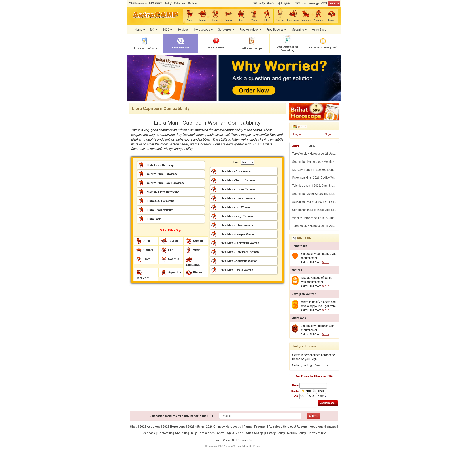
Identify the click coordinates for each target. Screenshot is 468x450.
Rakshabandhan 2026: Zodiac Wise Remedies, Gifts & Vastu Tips (315, 177)
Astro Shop (319, 29)
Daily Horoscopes (202, 433)
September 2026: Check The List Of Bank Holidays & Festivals (315, 193)
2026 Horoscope (174, 426)
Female (320, 391)
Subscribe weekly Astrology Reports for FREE (182, 416)
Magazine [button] (298, 29)
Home (218, 440)
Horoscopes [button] (202, 29)
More (325, 262)
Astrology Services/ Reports (288, 426)
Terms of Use (317, 433)
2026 (312, 146)
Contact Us (229, 440)
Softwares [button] (225, 29)
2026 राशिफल (196, 426)
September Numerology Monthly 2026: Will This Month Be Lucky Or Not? (315, 161)
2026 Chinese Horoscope (223, 426)
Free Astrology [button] (249, 29)
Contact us (165, 433)
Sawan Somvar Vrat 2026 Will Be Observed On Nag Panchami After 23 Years (315, 201)
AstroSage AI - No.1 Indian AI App (240, 433)
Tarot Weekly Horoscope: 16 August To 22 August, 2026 (315, 225)
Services (183, 29)
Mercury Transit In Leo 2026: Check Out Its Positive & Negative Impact (315, 169)
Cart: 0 (335, 3)
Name (295, 385)
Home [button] (139, 29)
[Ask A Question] (234, 78)
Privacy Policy (275, 433)
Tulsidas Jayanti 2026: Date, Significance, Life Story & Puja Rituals (315, 185)
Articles (297, 146)
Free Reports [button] (275, 29)
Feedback (148, 433)
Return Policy (296, 433)
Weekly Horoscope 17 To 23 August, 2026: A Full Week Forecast (315, 218)
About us (181, 433)
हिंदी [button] (152, 29)
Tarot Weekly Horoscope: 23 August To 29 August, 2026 (315, 153)
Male (308, 391)
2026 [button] (166, 29)
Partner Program (255, 426)
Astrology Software (323, 426)
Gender (295, 391)
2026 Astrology (150, 426)
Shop (133, 426)
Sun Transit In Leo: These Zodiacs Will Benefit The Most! (315, 210)
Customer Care (245, 440)
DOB (296, 395)
